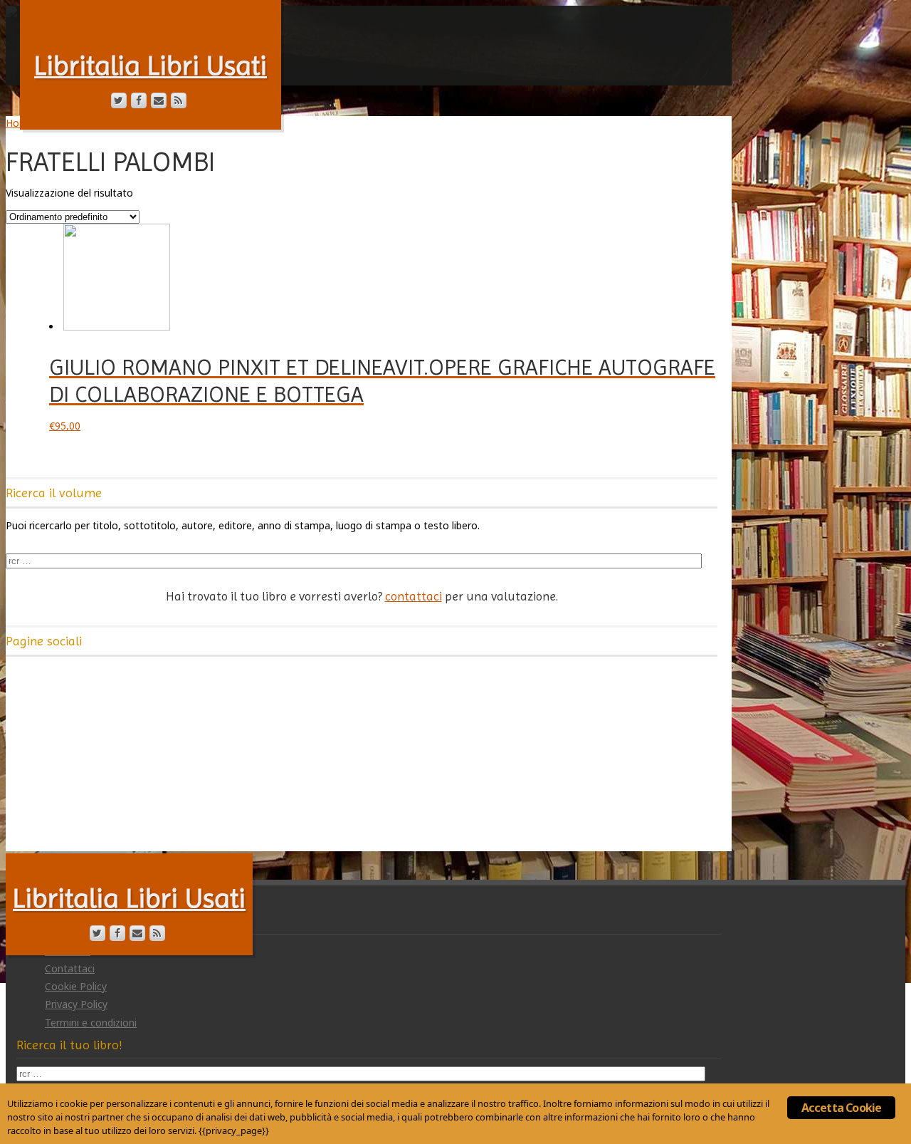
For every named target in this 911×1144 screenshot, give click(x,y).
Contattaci (70, 968)
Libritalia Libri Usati (150, 65)
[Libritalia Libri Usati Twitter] (119, 100)
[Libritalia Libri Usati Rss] (178, 100)
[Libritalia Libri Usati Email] (159, 100)
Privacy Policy (76, 1004)
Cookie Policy (76, 986)
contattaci (413, 596)
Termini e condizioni (91, 1022)
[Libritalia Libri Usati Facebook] (139, 100)
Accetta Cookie (841, 1108)
